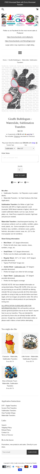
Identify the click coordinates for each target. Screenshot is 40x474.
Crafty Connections (19, 463)
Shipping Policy (7, 427)
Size (26, 145)
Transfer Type (10, 145)
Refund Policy (6, 430)
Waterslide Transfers (8, 415)
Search (4, 425)
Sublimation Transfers (9, 410)
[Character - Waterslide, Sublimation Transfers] (10, 343)
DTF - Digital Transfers (9, 405)
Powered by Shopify (31, 463)
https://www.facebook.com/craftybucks (20, 37)
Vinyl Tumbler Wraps (8, 413)
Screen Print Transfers (9, 408)
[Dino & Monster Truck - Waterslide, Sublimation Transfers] (10, 372)
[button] (20, 134)
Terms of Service (7, 435)
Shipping (17, 136)
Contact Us (5, 432)
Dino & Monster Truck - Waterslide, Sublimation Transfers (10, 383)
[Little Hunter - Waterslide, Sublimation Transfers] (30, 343)
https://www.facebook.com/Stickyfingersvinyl (20, 41)
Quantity (20, 166)
